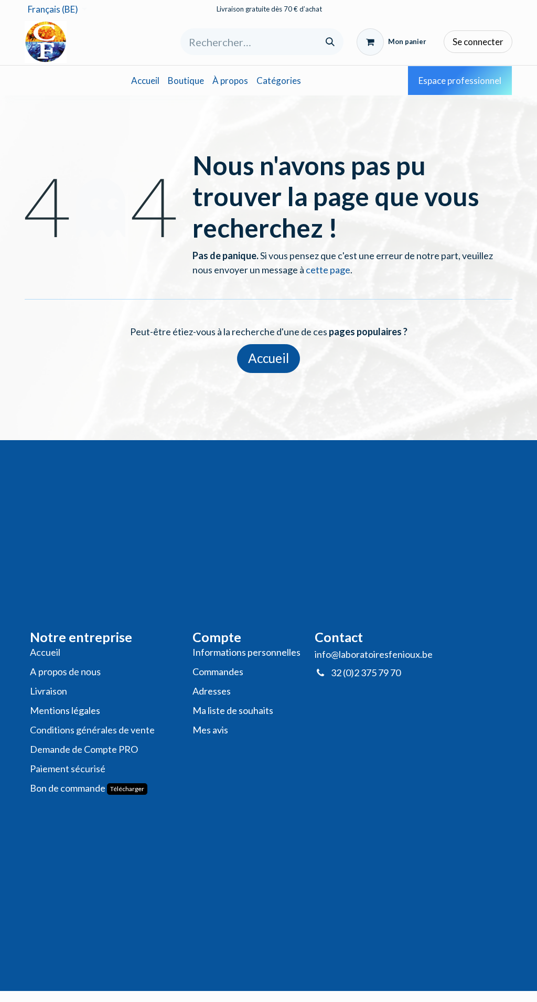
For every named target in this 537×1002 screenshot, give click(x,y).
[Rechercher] (330, 41)
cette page (328, 269)
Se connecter (478, 41)
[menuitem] (145, 81)
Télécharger (127, 789)
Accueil (268, 358)
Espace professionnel (459, 80)
